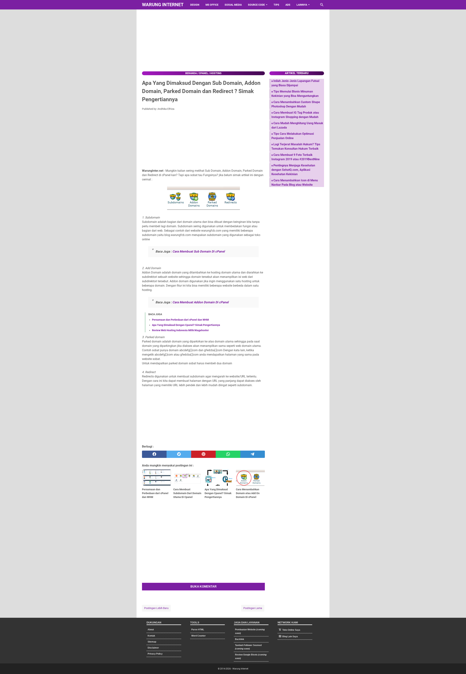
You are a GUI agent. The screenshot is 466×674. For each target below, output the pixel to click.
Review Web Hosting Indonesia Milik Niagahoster (180, 330)
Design (194, 4)
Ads (287, 4)
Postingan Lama (252, 608)
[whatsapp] (228, 454)
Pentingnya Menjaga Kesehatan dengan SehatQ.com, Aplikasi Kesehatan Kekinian (293, 170)
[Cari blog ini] (322, 5)
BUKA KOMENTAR (203, 586)
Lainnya (302, 4)
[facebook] (154, 454)
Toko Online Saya (291, 630)
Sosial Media (233, 4)
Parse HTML (197, 629)
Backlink (239, 639)
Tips (276, 4)
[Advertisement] (233, 40)
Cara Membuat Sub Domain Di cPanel (198, 251)
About (151, 629)
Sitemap (152, 642)
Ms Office (212, 4)
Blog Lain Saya (290, 636)
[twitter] (179, 454)
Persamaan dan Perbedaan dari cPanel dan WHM (180, 319)
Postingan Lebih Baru (156, 608)
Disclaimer (153, 648)
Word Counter (198, 635)
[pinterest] (203, 454)
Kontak (151, 635)
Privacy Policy (155, 654)
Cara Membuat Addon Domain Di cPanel (200, 302)
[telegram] (252, 454)
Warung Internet (162, 4)
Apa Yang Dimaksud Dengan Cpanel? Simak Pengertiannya (186, 325)
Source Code (256, 4)
